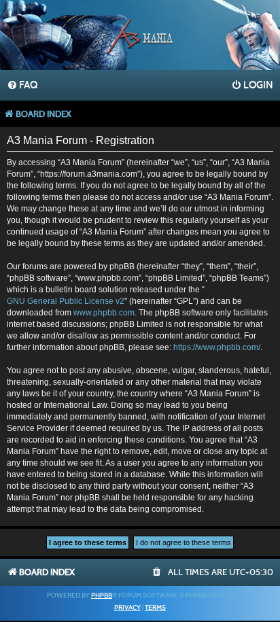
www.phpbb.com (104, 312)
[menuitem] (22, 85)
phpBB (101, 595)
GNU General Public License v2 (65, 301)
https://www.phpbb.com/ (216, 347)
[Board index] (140, 36)
